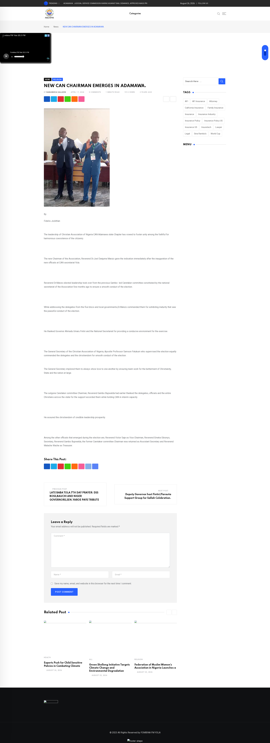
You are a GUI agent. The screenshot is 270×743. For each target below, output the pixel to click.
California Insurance (194, 108)
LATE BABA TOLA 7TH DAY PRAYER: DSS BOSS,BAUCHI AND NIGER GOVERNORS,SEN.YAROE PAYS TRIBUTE (74, 496)
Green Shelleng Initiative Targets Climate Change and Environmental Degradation (109, 668)
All (90, 659)
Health (47, 657)
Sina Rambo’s (200, 133)
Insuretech (206, 127)
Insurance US (191, 127)
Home (46, 27)
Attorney (213, 101)
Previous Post (59, 489)
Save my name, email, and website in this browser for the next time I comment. (92, 583)
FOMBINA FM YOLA (150, 732)
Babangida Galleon (56, 92)
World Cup (215, 133)
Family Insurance (215, 108)
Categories (135, 14)
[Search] (218, 13)
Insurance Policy (192, 120)
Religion (138, 659)
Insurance (189, 114)
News (56, 27)
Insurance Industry (206, 114)
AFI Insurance (198, 101)
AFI (186, 101)
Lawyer (218, 127)
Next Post (163, 491)
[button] (169, 612)
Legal (187, 133)
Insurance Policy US (213, 120)
